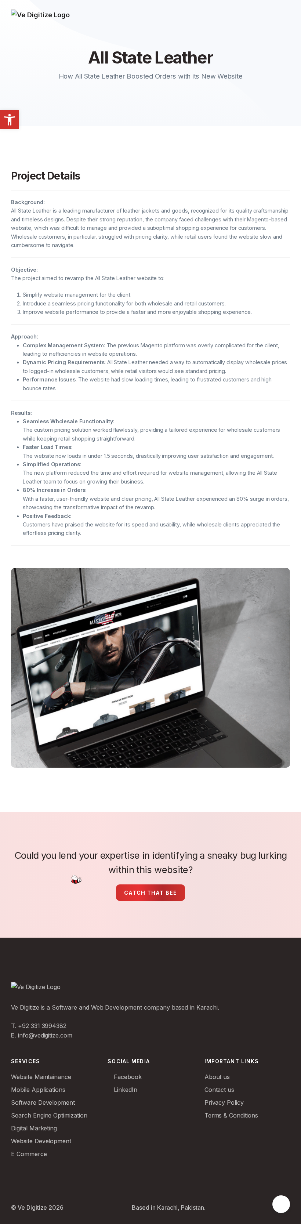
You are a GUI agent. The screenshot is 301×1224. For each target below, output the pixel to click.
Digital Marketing (34, 1128)
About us (217, 1076)
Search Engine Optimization (49, 1115)
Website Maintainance (41, 1076)
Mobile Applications (38, 1089)
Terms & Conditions (231, 1115)
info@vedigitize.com (45, 1035)
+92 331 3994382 (42, 1025)
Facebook (127, 1076)
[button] (9, 119)
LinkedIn (124, 1089)
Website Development (41, 1141)
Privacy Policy (224, 1102)
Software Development (43, 1102)
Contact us (219, 1089)
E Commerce (29, 1154)
